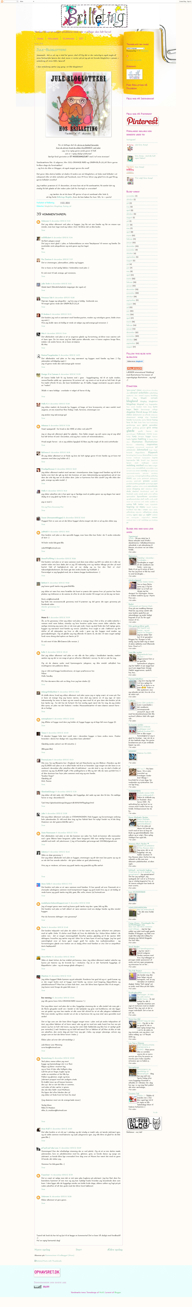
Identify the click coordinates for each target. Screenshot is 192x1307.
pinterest (145, 478)
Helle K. (44, 404)
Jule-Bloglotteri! (51, 49)
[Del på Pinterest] (69, 203)
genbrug (136, 428)
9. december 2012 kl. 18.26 (79, 903)
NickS (101, 1293)
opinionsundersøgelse (133, 473)
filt (132, 422)
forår (140, 422)
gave (144, 425)
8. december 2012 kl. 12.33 (60, 314)
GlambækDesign (48, 792)
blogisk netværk (149, 398)
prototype (149, 484)
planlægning (154, 478)
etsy (146, 417)
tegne (147, 504)
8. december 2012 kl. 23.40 (57, 733)
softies (155, 494)
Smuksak (129, 494)
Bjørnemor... (133, 556)
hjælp (134, 436)
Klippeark (68, 38)
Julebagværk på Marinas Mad (140, 606)
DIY (81, 38)
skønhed (135, 491)
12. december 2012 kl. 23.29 (63, 1058)
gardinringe (130, 425)
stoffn (152, 499)
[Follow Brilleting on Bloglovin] (135, 362)
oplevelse (145, 473)
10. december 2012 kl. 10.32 (60, 976)
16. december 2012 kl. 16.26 (60, 1197)
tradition (155, 507)
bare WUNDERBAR (137, 892)
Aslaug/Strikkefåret (49, 692)
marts (128, 236)
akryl (128, 393)
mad (136, 463)
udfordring (130, 512)
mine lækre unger (151, 465)
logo (148, 460)
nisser (138, 471)
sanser (128, 489)
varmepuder (135, 517)
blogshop (58, 206)
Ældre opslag (114, 1250)
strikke (147, 502)
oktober (129, 200)
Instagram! (130, 140)
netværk (129, 471)
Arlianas (44, 426)
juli (127, 203)
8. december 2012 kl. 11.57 (62, 259)
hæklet (134, 439)
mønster (129, 468)
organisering (130, 476)
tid (137, 507)
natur (134, 468)
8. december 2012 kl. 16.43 (74, 518)
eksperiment (131, 417)
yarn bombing (153, 520)
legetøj (155, 458)
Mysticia (44, 976)
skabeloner (149, 489)
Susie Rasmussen (48, 833)
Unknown (45, 221)
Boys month (130, 407)
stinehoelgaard (135, 580)
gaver (128, 428)
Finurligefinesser (48, 469)
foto (144, 422)
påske (128, 486)
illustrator (129, 444)
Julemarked (142, 450)
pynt (156, 484)
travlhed (129, 510)
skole (128, 491)
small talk (154, 491)
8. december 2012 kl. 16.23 (65, 469)
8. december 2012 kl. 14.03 (69, 355)
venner (155, 517)
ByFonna (45, 452)
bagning (147, 395)
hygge (148, 436)
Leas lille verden (135, 653)
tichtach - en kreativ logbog (140, 870)
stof (142, 499)
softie (150, 494)
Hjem (40, 38)
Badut (131, 604)
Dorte (43, 927)
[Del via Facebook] (67, 203)
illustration (137, 442)
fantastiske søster (139, 420)
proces (146, 481)
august (129, 218)
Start (79, 1250)
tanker (140, 504)
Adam (139, 390)
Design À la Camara (49, 374)
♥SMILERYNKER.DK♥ (138, 908)
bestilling (154, 395)
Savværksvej (134, 1067)
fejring (65, 206)
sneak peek (143, 494)
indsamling (140, 444)
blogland (132, 401)
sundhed (152, 502)
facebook (154, 417)
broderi (139, 407)
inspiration (152, 444)
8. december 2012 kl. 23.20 (63, 719)
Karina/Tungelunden (49, 355)
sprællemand (131, 499)
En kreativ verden (136, 725)
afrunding (154, 390)
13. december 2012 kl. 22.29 (70, 1148)
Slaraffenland (144, 491)
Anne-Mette (46, 957)
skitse (155, 489)
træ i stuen (143, 510)
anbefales (143, 393)
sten (138, 499)
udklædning (147, 512)
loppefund (154, 460)
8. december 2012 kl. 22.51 (68, 692)
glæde (130, 431)
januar (129, 243)
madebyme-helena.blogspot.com (54, 903)
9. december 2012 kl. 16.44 (59, 852)
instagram (130, 447)
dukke (155, 412)
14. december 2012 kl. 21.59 (62, 1175)
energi (140, 417)
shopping (136, 489)
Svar (43, 230)
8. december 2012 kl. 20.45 (57, 652)
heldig (128, 436)
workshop (144, 520)
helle (43, 652)
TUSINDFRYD (135, 791)
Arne (136, 395)
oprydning (154, 473)
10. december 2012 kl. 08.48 (63, 957)
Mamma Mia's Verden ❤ (139, 844)
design (145, 412)
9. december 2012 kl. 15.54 (66, 833)
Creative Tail (134, 1094)
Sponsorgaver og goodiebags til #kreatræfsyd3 (143, 1071)
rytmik (145, 486)
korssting (129, 455)
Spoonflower (142, 497)
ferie (128, 423)
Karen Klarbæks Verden (138, 817)
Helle (43, 491)
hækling (142, 439)
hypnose (155, 436)
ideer (128, 442)
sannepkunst (46, 719)
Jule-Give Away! (141, 145)
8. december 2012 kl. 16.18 (59, 452)
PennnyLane (46, 760)
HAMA (149, 434)
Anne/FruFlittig (47, 559)
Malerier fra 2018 (144, 753)
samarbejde (153, 486)
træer (150, 510)
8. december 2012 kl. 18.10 (58, 532)
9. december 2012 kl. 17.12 (61, 884)
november (130, 196)
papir (134, 478)
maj (128, 207)
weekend (129, 520)
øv (127, 523)
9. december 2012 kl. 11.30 (66, 792)
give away (152, 428)
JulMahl (44, 532)
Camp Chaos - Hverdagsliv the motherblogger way (141, 924)
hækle (128, 439)
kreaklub (155, 455)
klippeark (153, 452)
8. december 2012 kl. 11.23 (60, 221)
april (128, 210)
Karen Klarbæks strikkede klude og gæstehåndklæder (144, 822)
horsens (141, 436)
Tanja (43, 733)
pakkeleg (154, 476)
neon (156, 468)
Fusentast (45, 1175)
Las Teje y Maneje (136, 1043)
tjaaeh (149, 507)
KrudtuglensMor (135, 993)
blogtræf (140, 404)
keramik (129, 452)
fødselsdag (154, 422)
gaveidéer (153, 425)
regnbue (135, 486)
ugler (148, 515)
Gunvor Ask (152, 431)
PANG (129, 478)
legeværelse (130, 460)
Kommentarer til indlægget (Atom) (59, 1255)
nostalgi (144, 471)
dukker (129, 415)
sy (157, 502)
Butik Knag (147, 407)
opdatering (154, 471)
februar (129, 239)
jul (70, 206)
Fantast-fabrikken (136, 679)
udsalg (155, 512)
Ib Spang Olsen (152, 439)
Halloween (141, 434)
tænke (156, 510)
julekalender (131, 450)
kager (156, 450)
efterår (147, 415)
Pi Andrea (45, 314)
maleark (155, 463)
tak (134, 504)
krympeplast (146, 458)
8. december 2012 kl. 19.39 (59, 618)
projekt (142, 484)
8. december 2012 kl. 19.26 (58, 583)
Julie (43, 814)
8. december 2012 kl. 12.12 (61, 284)
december (130, 246)
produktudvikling (132, 484)
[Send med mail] (61, 203)
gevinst (142, 428)
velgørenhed (146, 517)
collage (155, 409)
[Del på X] (65, 203)
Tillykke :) (141, 1096)
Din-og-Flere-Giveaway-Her (52, 507)
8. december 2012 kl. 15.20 (59, 404)
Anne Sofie (46, 884)
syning (129, 504)
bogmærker (153, 404)
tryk (135, 510)
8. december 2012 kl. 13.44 (55, 333)
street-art (137, 502)
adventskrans (146, 390)
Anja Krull (45, 1129)
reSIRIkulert (46, 238)
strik (142, 502)
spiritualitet (130, 496)
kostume (139, 455)
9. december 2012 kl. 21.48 (57, 927)
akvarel (134, 393)
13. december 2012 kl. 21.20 (61, 1129)
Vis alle (155, 1112)
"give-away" (131, 390)
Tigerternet (133, 537)
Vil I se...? (141, 769)
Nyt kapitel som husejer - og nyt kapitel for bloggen (145, 630)
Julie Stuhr (45, 284)
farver (149, 420)
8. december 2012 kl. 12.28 (63, 298)
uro (127, 517)
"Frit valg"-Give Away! (144, 178)
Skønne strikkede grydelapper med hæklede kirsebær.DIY (145, 729)
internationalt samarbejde (145, 447)
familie (129, 420)
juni (127, 225)
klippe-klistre (140, 452)
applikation (129, 395)
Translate (144, 51)
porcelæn (129, 481)
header (155, 434)
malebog (130, 465)
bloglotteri (49, 206)
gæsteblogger (131, 434)
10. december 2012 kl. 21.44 (63, 998)
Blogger (117, 1293)
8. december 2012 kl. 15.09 (69, 374)
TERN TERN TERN (145, 582)
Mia (43, 333)
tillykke (142, 507)
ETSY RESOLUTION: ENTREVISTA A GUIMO (145, 1047)
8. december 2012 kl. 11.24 (62, 238)
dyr (143, 415)
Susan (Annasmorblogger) (52, 518)
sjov (142, 489)
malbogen (145, 463)
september (130, 257)
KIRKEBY (132, 751)
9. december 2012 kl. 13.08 (56, 814)
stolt (156, 499)
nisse (133, 471)
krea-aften (147, 455)
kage (151, 450)
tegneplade (154, 504)
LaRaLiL (132, 701)
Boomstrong (46, 1058)
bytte (155, 407)
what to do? (137, 520)
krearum (129, 458)
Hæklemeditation (144, 973)
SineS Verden (134, 947)
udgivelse (139, 512)
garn (138, 425)
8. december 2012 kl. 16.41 (56, 491)
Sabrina (44, 852)
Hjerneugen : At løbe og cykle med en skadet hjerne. (145, 997)
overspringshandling (142, 476)
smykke (136, 494)
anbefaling (153, 393)
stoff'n (146, 499)
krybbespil (137, 458)
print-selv (137, 481)
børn (136, 409)
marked (140, 465)
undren (155, 515)
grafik (140, 431)
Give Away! (139, 167)
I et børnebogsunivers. (145, 949)
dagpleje (130, 412)
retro (141, 486)
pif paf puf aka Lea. (49, 1148)
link (138, 460)
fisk (135, 423)
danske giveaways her (50, 607)
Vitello (131, 538)
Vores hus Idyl (134, 1019)
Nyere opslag (42, 1250)
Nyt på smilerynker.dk (145, 909)
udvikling (129, 515)
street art (129, 502)
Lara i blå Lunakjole (145, 703)
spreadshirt (153, 496)
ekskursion (154, 415)
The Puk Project (135, 971)
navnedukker (150, 468)
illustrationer (151, 442)
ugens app (137, 515)
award (141, 395)
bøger (128, 410)
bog (147, 404)
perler (139, 478)
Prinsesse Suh (47, 298)
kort (135, 455)
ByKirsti (44, 583)
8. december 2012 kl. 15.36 (59, 426)
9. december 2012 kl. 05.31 (63, 760)
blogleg (143, 401)
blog (135, 398)
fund (148, 422)
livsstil (143, 460)
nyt (149, 471)
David (139, 412)
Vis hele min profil (133, 60)
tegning (130, 507)
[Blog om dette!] (63, 203)
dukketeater (137, 415)
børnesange (145, 409)
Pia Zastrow (46, 259)
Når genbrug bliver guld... (139, 626)
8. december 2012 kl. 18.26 (65, 559)
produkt (155, 481)
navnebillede (140, 468)
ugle (144, 515)
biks (127, 398)
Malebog (53, 38)
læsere (128, 463)
